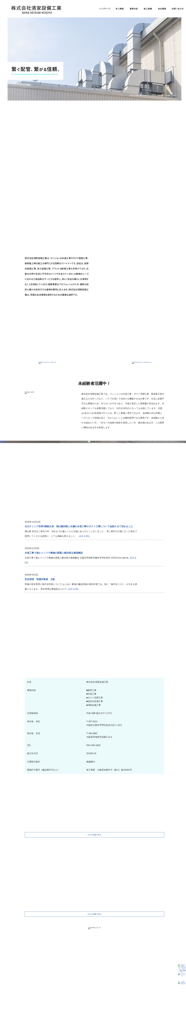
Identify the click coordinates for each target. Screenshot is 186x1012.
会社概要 (163, 9)
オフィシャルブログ (132, 980)
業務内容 (134, 9)
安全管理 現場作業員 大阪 (40, 579)
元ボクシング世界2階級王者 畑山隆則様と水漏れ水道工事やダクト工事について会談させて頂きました (79, 526)
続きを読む (84, 536)
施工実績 (148, 9)
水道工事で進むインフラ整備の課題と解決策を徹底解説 (54, 553)
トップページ (105, 9)
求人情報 (119, 9)
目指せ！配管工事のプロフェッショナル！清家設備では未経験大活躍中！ (154, 95)
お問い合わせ (115, 980)
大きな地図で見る (94, 835)
